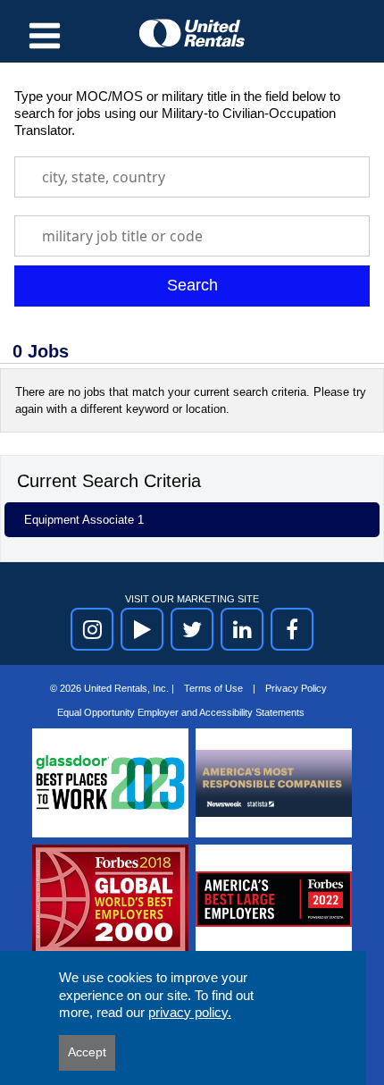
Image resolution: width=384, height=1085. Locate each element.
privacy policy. (189, 1012)
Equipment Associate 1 (84, 519)
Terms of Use (215, 688)
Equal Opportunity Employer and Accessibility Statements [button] (181, 712)
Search (192, 285)
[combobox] (192, 177)
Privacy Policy (296, 688)
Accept (87, 1052)
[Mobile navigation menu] (45, 36)
